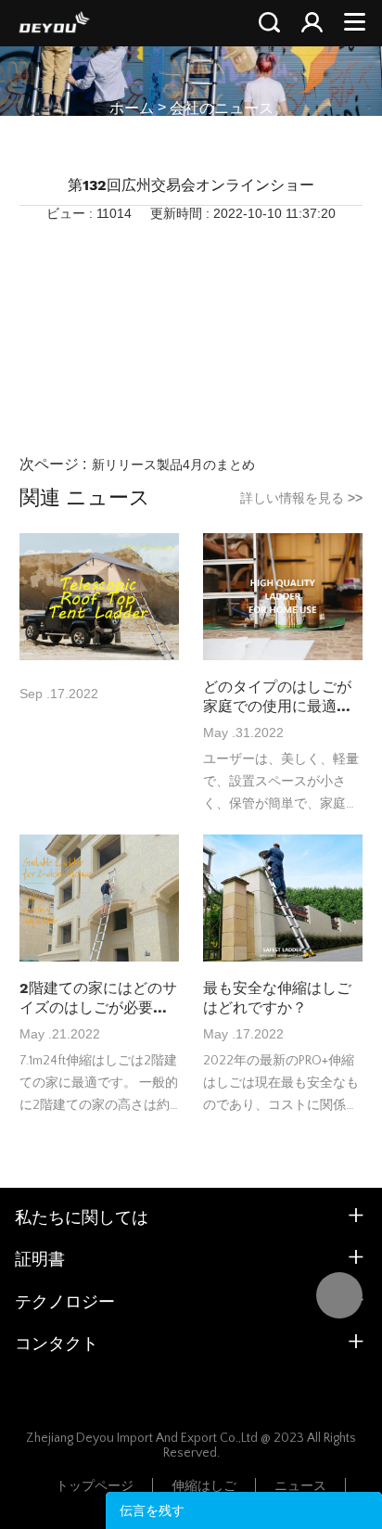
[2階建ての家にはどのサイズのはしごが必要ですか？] (99, 899)
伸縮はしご (204, 1486)
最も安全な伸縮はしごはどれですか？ (277, 997)
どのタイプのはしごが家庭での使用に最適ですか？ (277, 697)
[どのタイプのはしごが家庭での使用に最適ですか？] (283, 598)
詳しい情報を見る (301, 498)
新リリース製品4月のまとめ (173, 464)
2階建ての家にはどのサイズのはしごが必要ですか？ (98, 998)
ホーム (131, 107)
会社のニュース (222, 107)
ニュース (300, 1486)
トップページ (95, 1486)
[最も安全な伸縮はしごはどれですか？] (283, 899)
